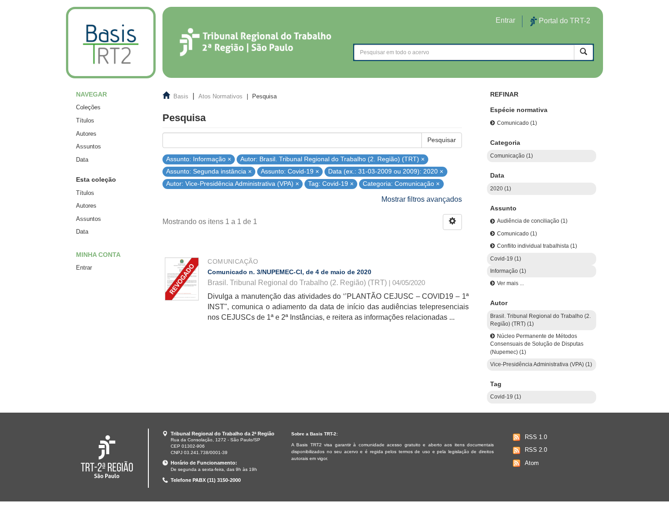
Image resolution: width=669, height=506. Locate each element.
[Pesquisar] (583, 52)
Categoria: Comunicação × (401, 183)
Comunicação (233, 261)
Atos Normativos (220, 96)
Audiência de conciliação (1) (532, 221)
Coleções (88, 107)
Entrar (84, 267)
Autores (86, 133)
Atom (532, 463)
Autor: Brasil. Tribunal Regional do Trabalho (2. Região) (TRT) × (332, 158)
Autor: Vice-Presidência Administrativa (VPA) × (232, 183)
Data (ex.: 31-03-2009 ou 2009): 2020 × (385, 171)
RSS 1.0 (536, 437)
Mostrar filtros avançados (421, 199)
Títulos (85, 120)
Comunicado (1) (517, 123)
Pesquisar (441, 139)
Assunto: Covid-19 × (290, 171)
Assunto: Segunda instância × (209, 171)
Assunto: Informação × (198, 158)
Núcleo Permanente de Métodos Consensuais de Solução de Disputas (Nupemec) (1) (536, 344)
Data (82, 159)
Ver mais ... (510, 283)
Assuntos (88, 146)
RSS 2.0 (536, 449)
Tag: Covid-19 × (331, 183)
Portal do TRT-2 (563, 21)
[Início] (111, 42)
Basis (180, 96)
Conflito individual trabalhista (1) (537, 246)
